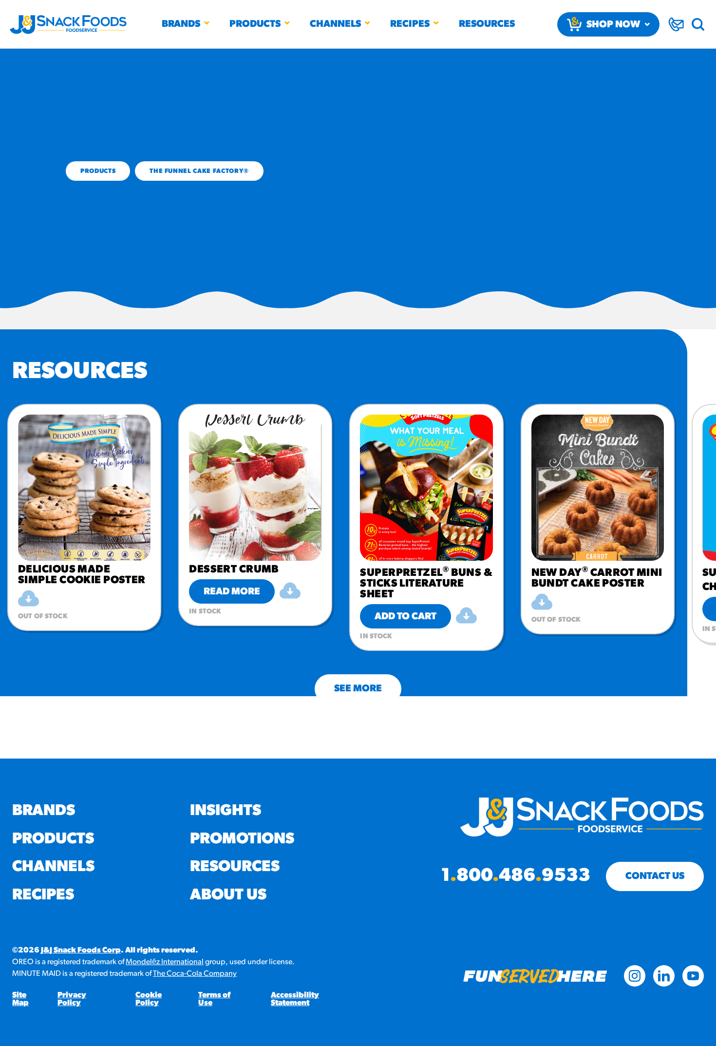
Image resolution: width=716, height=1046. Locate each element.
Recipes (410, 24)
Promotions (242, 839)
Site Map (20, 999)
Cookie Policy (148, 999)
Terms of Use (214, 999)
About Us (228, 895)
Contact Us (654, 876)
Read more (232, 592)
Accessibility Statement (295, 999)
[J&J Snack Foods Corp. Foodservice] (68, 24)
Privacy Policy (71, 999)
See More (358, 689)
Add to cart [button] (405, 617)
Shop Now (613, 25)
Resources (487, 24)
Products (255, 24)
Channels (335, 24)
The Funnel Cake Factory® (199, 171)
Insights (225, 811)
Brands (181, 24)
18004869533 (515, 876)
